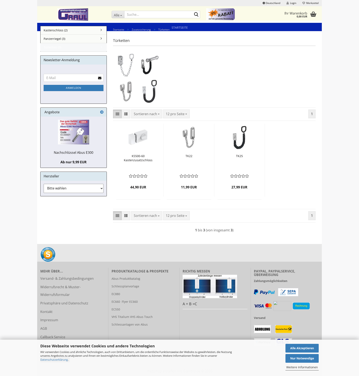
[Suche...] (196, 14)
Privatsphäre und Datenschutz (64, 303)
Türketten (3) (52, 47)
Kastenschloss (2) (56, 30)
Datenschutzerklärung (54, 359)
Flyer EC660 (130, 302)
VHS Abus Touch (141, 317)
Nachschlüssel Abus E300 (73, 152)
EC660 (116, 302)
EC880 (116, 294)
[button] (271, 3)
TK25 (239, 156)
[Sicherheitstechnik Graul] (72, 14)
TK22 (189, 156)
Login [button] (292, 3)
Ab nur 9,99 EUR (73, 162)
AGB (43, 328)
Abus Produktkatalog (126, 279)
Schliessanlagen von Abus (130, 324)
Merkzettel (312, 3)
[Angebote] (101, 112)
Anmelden (73, 88)
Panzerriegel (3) (54, 39)
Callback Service (52, 337)
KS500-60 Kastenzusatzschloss (138, 158)
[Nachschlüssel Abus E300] (73, 132)
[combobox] (146, 114)
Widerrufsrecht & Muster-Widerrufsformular (60, 291)
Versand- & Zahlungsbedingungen (67, 278)
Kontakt (46, 311)
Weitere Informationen (302, 367)
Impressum (49, 320)
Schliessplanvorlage (125, 286)
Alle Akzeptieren (302, 348)
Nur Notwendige (302, 358)
